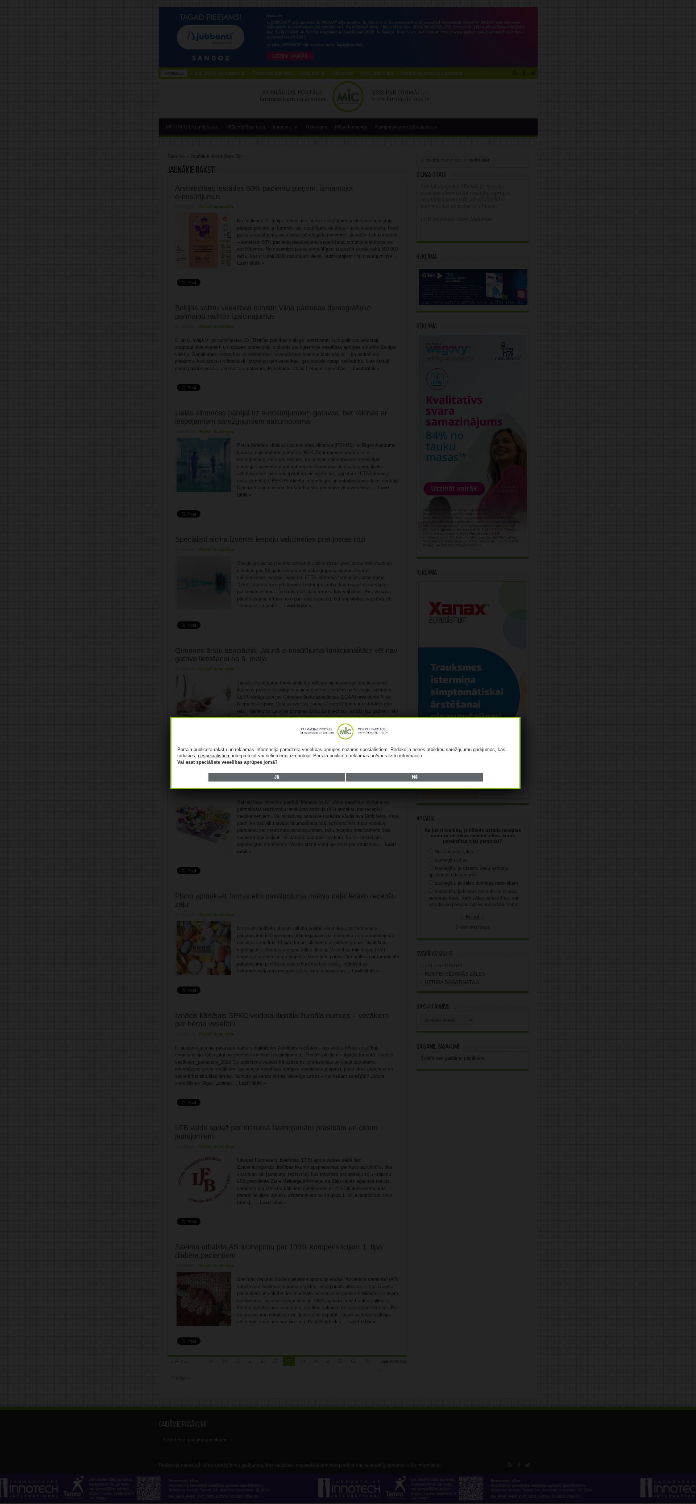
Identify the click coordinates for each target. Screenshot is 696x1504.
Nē (415, 777)
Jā (276, 777)
